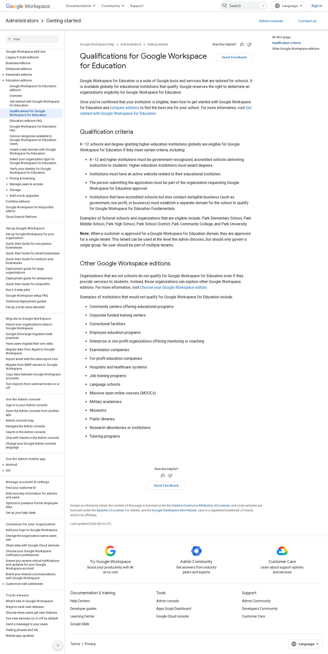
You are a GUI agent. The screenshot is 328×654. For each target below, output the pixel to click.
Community (110, 6)
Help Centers (80, 601)
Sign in (316, 6)
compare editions (124, 107)
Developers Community (260, 609)
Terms (75, 644)
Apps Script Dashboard (173, 609)
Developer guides (83, 609)
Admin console (271, 21)
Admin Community (256, 601)
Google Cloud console (172, 616)
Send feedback (234, 57)
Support (136, 6)
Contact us (307, 21)
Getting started (63, 21)
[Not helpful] (249, 44)
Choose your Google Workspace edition (173, 287)
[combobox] (244, 5)
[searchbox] (32, 39)
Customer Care (253, 616)
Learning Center (82, 616)
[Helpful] (242, 44)
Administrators (22, 21)
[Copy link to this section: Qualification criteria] (138, 132)
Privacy (90, 644)
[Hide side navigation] (58, 645)
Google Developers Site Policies (174, 510)
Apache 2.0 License (110, 510)
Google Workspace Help (97, 44)
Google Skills (79, 624)
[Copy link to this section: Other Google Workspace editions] (175, 264)
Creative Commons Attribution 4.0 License (201, 505)
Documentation (78, 6)
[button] (31, 75)
